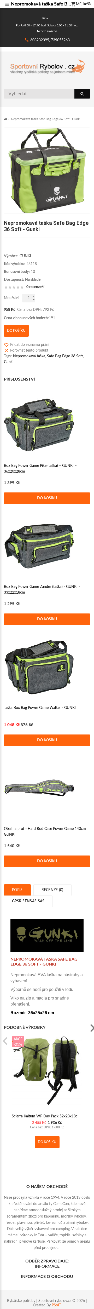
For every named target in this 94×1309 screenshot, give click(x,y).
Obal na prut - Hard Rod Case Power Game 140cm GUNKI (45, 831)
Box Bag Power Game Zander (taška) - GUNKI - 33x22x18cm (42, 589)
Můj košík (83, 4)
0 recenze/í (35, 287)
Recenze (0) (52, 890)
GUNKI (25, 256)
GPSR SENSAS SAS (28, 901)
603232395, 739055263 (50, 40)
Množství (11, 298)
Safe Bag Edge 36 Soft (65, 356)
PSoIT (56, 1305)
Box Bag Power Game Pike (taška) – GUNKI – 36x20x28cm (40, 468)
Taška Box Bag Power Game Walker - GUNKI (40, 708)
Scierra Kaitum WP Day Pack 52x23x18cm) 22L (50, 1116)
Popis (17, 890)
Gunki (8, 362)
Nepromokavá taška (29, 356)
